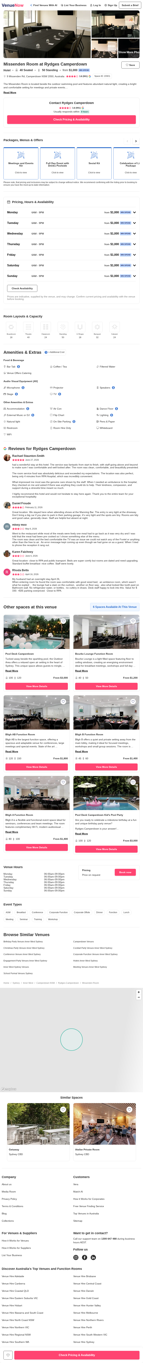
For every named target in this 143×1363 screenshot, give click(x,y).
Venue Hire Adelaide (13, 1276)
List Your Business (75, 5)
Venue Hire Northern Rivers (88, 1320)
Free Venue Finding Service (88, 1206)
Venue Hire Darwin (83, 1290)
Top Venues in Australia (86, 1213)
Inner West (28, 983)
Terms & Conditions (12, 1206)
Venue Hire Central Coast (87, 1283)
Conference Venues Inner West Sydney (22, 954)
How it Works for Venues (15, 1240)
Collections (8, 1220)
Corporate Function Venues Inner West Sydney (95, 954)
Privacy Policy (9, 1199)
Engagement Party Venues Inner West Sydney (25, 961)
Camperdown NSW (45, 983)
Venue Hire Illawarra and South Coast (22, 1312)
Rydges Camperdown (68, 983)
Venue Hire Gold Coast (86, 1298)
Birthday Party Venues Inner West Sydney (23, 941)
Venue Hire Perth (82, 1327)
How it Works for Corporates (88, 1199)
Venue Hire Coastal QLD (15, 1290)
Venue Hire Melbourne (85, 1312)
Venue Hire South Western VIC (90, 1334)
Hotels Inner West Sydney (85, 961)
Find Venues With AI (45, 5)
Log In (97, 5)
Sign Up (112, 5)
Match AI (78, 1191)
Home (6, 983)
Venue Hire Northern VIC (15, 1327)
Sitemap (77, 1220)
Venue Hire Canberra (13, 1283)
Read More (9, 92)
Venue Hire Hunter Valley (87, 1305)
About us (7, 1184)
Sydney (16, 983)
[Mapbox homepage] (8, 1089)
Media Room (9, 1191)
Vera (75, 1184)
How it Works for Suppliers (16, 1248)
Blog (4, 1213)
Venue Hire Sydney (83, 1342)
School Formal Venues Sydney (18, 973)
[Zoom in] (138, 992)
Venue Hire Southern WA (15, 1342)
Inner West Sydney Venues (16, 967)
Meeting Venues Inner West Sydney (90, 967)
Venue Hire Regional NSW (16, 1334)
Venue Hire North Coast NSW (18, 1320)
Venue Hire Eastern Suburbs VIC (20, 1298)
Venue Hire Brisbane (84, 1276)
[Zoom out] (138, 997)
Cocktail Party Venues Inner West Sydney (92, 948)
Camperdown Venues (83, 941)
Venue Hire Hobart (12, 1305)
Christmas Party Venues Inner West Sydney (23, 948)
